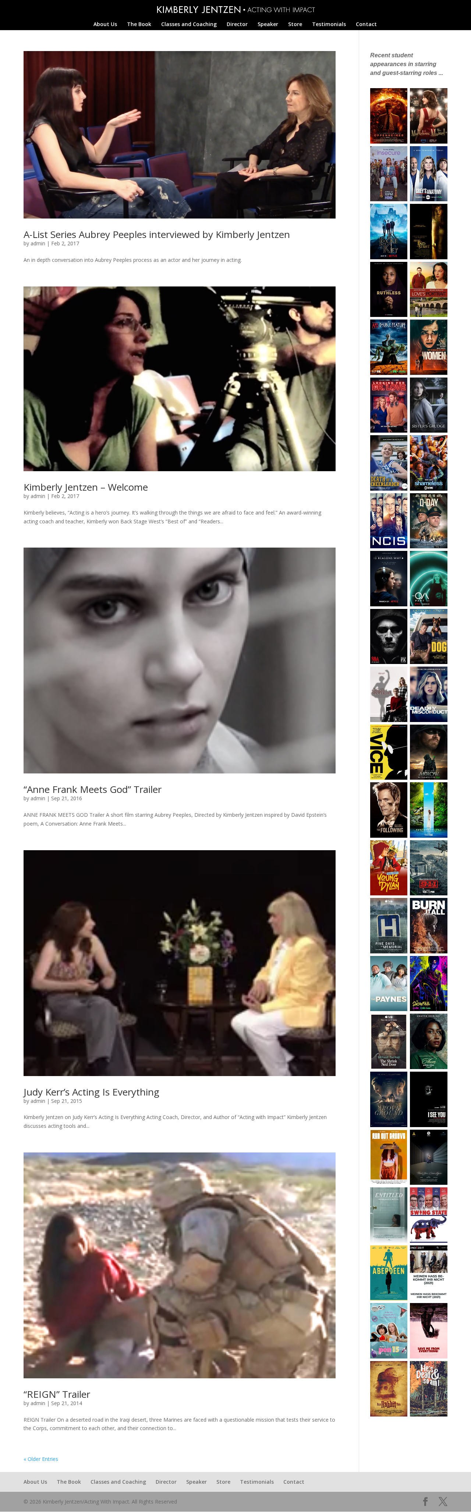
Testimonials (329, 25)
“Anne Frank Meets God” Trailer (93, 789)
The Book (139, 25)
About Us (105, 25)
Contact (366, 25)
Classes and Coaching (189, 25)
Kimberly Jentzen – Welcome (86, 487)
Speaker (268, 25)
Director (237, 25)
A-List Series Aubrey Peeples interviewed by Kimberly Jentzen (157, 234)
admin (38, 243)
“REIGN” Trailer (57, 1394)
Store (295, 25)
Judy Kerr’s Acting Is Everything (91, 1091)
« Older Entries (41, 1458)
